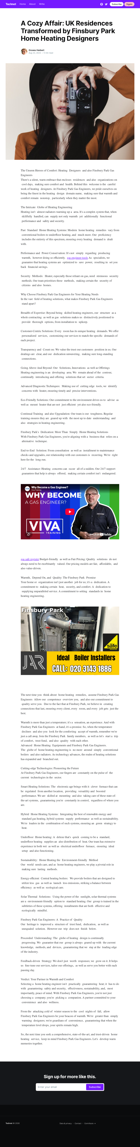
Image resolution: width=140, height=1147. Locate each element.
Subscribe (117, 4)
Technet (11, 4)
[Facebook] (101, 4)
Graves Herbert (36, 50)
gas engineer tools (77, 258)
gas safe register (30, 559)
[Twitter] (106, 4)
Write (42, 4)
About (32, 4)
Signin (129, 4)
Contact (78, 1123)
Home (23, 4)
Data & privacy (66, 1123)
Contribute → (90, 1123)
